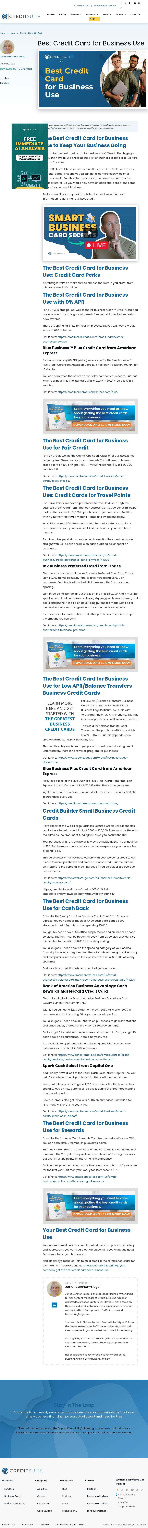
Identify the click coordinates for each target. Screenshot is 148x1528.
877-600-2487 (81, 5)
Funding (4, 83)
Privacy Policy (8, 1524)
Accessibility (27, 1524)
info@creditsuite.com (105, 5)
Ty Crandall (24, 69)
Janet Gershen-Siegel (12, 56)
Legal (81, 1524)
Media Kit (45, 1524)
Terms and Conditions (66, 1524)
